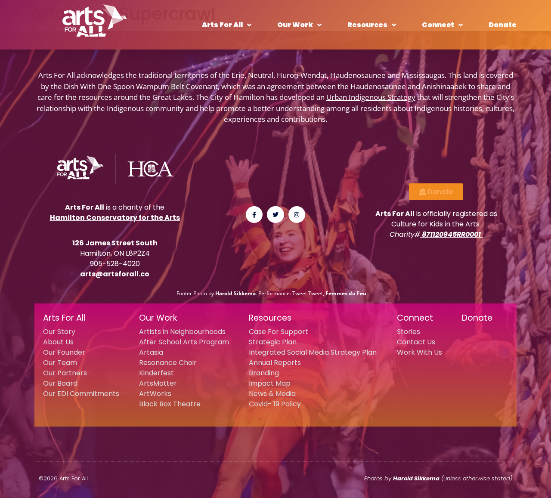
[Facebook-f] (254, 214)
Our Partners (65, 373)
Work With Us (419, 352)
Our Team (60, 363)
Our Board (60, 383)
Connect (438, 25)
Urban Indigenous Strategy (370, 97)
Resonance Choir (168, 363)
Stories (408, 332)
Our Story (59, 332)
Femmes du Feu (345, 293)
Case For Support (278, 332)
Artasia (151, 352)
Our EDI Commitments (81, 394)
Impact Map (270, 383)
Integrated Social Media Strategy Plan (313, 352)
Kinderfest (156, 373)
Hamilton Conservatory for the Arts (115, 218)
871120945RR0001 (451, 234)
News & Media (272, 394)
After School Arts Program (184, 342)
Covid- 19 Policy (275, 404)
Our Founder (64, 352)
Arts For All (222, 25)
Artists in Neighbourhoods (182, 332)
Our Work (295, 25)
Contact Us (416, 342)
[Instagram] (296, 214)
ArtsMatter (158, 383)
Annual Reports (275, 363)
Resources (367, 25)
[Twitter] (275, 214)
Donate (503, 25)
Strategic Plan (273, 342)
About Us (58, 342)
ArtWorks (155, 394)
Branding (264, 373)
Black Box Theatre (170, 404)
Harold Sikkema (235, 293)
